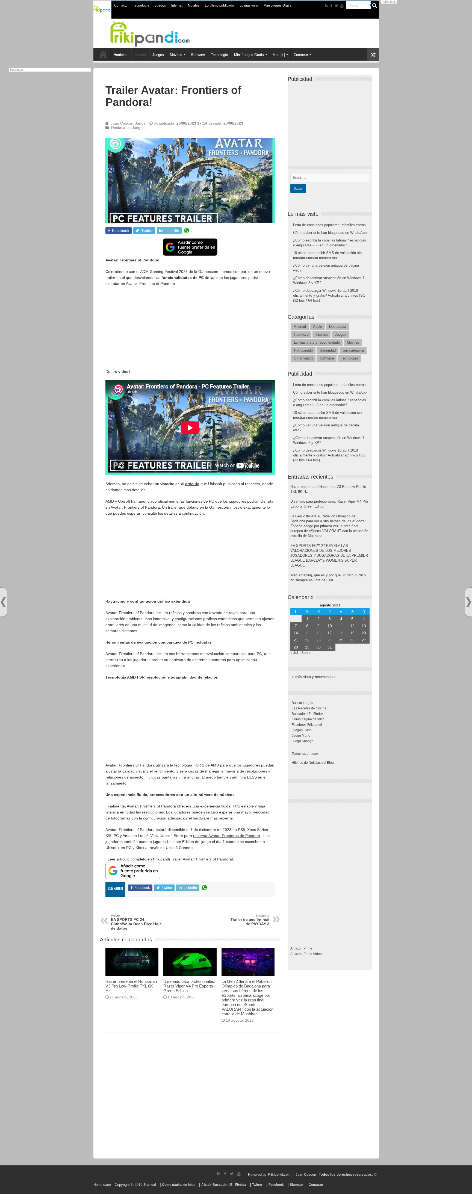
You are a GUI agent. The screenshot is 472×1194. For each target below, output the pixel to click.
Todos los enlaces (305, 754)
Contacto (121, 5)
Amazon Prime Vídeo (306, 954)
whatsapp (186, 230)
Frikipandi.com (279, 1175)
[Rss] (326, 5)
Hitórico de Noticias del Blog (313, 763)
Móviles (193, 5)
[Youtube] (342, 5)
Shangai (149, 1185)
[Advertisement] (190, 330)
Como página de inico (308, 719)
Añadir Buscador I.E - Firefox (223, 1185)
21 (296, 640)
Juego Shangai (303, 741)
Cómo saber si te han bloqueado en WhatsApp (330, 233)
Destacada (120, 127)
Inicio (103, 54)
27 (364, 640)
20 (364, 633)
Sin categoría (353, 350)
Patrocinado (303, 350)
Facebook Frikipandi (307, 725)
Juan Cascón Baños (128, 123)
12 (352, 626)
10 (330, 626)
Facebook (276, 1185)
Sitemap (296, 1185)
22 (307, 640)
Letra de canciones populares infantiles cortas (329, 225)
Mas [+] (279, 55)
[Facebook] (331, 5)
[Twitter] (336, 5)
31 (330, 647)
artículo (192, 484)
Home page (102, 1185)
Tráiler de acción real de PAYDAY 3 (250, 920)
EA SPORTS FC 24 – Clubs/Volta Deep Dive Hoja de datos (136, 922)
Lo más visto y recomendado (317, 342)
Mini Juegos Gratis (277, 5)
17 (330, 633)
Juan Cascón (306, 1175)
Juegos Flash (302, 730)
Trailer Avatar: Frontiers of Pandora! (202, 859)
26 (352, 640)
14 (296, 633)
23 (318, 640)
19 (352, 633)
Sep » (306, 653)
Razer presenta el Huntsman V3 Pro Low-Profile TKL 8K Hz (131, 986)
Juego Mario (301, 736)
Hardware (121, 55)
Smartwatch (303, 358)
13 (364, 626)
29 (307, 647)
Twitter (257, 1185)
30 (318, 647)
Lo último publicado (219, 5)
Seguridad (328, 350)
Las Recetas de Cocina (309, 708)
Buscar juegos (302, 703)
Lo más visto (249, 5)
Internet (176, 5)
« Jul (294, 653)
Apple (317, 327)
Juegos (160, 5)
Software (198, 55)
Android (300, 327)
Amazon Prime (301, 948)
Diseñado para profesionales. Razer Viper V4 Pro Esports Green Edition (189, 986)
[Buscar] (375, 5)
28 (296, 647)
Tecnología (141, 5)
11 (341, 626)
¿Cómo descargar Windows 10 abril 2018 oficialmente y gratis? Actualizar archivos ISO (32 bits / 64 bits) (329, 295)
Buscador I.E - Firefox (307, 714)
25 (341, 640)
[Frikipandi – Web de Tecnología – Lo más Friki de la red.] (157, 32)
